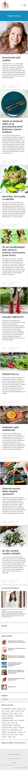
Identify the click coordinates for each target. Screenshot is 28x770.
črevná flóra (4, 736)
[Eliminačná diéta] (4, 687)
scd (8, 729)
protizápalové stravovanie (7, 727)
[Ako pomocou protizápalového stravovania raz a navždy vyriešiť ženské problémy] (4, 672)
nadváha (3, 715)
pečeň (8, 722)
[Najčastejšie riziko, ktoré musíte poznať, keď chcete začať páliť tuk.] (4, 657)
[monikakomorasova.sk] (5, 5)
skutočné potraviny (14, 729)
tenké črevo (4, 732)
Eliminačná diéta (12, 686)
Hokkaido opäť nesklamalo (10, 428)
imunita (12, 711)
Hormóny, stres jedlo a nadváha (14, 198)
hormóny (7, 711)
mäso (21, 713)
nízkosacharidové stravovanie (7, 720)
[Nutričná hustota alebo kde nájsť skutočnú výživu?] (4, 680)
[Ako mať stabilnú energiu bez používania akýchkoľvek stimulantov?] (4, 664)
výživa (12, 734)
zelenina (16, 734)
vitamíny (3, 734)
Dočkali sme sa (10, 374)
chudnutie (19, 708)
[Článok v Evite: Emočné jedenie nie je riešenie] (4, 649)
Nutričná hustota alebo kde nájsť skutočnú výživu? (16, 679)
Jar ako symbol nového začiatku (11, 552)
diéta (3, 711)
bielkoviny (14, 708)
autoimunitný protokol (6, 708)
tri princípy (20, 732)
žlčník (14, 736)
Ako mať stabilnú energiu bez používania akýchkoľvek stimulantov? (15, 664)
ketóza (22, 711)
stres (20, 729)
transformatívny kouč (12, 732)
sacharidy (4, 729)
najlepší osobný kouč (19, 715)
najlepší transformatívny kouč (7, 718)
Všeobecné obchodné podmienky (14, 754)
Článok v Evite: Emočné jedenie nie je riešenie (16, 649)
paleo (16, 720)
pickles (12, 722)
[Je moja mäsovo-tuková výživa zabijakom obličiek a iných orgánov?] (4, 642)
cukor (24, 708)
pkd (16, 722)
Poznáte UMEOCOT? (13, 316)
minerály (10, 713)
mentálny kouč (4, 713)
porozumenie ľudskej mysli (7, 725)
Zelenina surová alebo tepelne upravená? (11, 491)
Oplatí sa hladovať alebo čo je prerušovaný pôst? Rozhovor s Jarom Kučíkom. (12, 126)
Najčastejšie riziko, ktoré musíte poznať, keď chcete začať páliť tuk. (16, 656)
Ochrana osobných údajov (14, 758)
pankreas (4, 722)
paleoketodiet (21, 720)
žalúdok (9, 736)
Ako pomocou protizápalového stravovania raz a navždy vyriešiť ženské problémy (16, 672)
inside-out (17, 711)
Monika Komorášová (15, 85)
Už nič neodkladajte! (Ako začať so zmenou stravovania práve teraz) (13, 251)
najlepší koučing (10, 715)
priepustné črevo (17, 725)
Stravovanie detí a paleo (11, 59)
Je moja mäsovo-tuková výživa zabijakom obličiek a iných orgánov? (17, 641)
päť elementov (21, 727)
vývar (8, 734)
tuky (24, 732)
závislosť (21, 734)
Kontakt (14, 762)
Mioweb (25, 767)
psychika (15, 727)
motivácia (16, 713)
